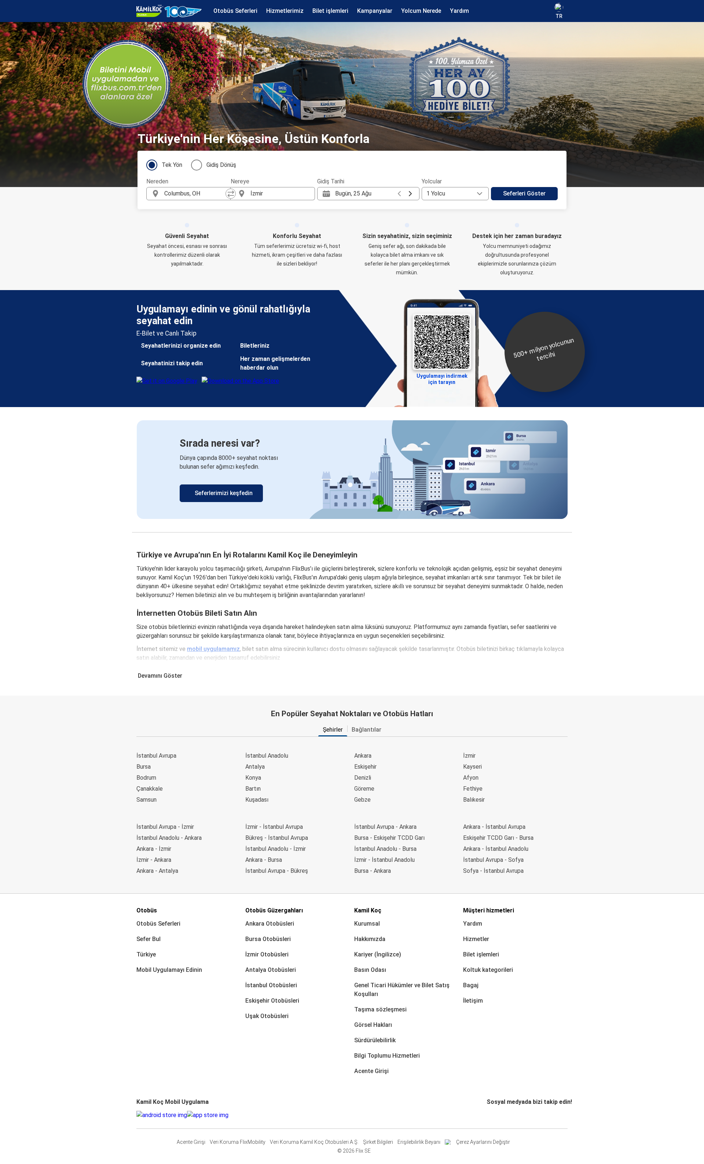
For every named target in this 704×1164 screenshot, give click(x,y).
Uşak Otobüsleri (267, 1016)
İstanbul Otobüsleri (271, 985)
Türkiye (146, 954)
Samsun (146, 799)
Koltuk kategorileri (488, 969)
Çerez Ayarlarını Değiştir (483, 1142)
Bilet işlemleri (481, 954)
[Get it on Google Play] (161, 1115)
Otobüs (146, 910)
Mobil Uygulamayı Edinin (169, 969)
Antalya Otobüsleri (270, 969)
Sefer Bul (148, 939)
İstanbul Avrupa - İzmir (165, 826)
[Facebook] (488, 1115)
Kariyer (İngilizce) (377, 954)
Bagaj (470, 985)
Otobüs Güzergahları (274, 910)
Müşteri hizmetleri (488, 910)
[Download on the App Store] (207, 1115)
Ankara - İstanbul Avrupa (494, 826)
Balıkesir (474, 799)
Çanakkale (149, 788)
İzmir (469, 755)
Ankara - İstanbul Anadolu (495, 848)
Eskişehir (365, 766)
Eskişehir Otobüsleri (272, 1000)
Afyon (470, 777)
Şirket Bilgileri (378, 1142)
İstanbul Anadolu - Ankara (169, 837)
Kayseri (472, 766)
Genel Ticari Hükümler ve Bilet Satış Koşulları (402, 990)
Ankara (362, 755)
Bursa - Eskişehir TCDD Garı (389, 837)
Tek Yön (172, 164)
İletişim (473, 1000)
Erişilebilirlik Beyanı (418, 1142)
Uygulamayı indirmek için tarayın (442, 378)
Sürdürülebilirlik (375, 1040)
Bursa (143, 766)
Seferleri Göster (524, 193)
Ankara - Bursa (263, 859)
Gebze (362, 799)
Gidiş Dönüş (221, 164)
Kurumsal (367, 923)
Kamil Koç (367, 910)
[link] (352, 469)
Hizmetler (476, 939)
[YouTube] (492, 1115)
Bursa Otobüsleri (268, 939)
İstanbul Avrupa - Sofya (493, 859)
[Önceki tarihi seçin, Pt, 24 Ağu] (399, 193)
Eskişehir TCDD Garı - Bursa (498, 837)
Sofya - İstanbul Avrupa (493, 870)
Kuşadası (256, 799)
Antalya (255, 766)
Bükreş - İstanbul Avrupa (276, 837)
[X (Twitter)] (496, 1115)
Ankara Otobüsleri (269, 923)
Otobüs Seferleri (158, 923)
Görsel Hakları (373, 1024)
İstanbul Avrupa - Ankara (385, 826)
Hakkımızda (369, 939)
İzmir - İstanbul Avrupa (274, 826)
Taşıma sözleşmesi (380, 1009)
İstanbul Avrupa (156, 755)
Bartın (253, 788)
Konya (253, 777)
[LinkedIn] (494, 1115)
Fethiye (473, 788)
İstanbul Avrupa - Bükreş (276, 870)
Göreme (364, 788)
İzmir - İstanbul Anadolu (384, 859)
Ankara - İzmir (153, 848)
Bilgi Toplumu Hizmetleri (387, 1055)
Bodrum (146, 777)
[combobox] (195, 193)
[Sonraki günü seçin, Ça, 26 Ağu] (410, 193)
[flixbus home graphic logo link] (169, 11)
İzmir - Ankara (153, 859)
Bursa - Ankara (372, 870)
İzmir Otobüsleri (267, 954)
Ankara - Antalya (157, 870)
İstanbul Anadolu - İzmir (275, 848)
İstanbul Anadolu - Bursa (385, 848)
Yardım (472, 923)
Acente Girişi (371, 1071)
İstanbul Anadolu (266, 755)
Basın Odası (370, 969)
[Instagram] (490, 1115)
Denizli (362, 777)
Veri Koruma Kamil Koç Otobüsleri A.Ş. (314, 1142)
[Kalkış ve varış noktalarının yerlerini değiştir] (230, 193)
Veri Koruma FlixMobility (237, 1142)
